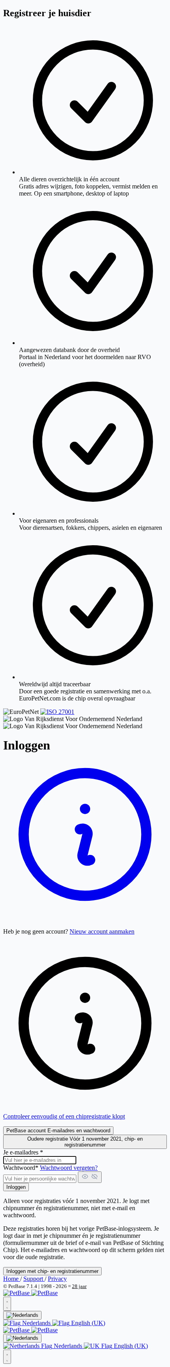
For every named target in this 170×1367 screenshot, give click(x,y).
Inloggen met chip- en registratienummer (52, 1271)
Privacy (57, 1278)
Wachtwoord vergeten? (69, 1167)
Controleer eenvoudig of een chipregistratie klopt (64, 1116)
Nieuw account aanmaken (102, 931)
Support (34, 1278)
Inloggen (16, 1187)
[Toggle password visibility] (90, 1177)
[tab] (58, 1130)
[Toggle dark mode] (7, 1304)
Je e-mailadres (23, 1152)
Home (11, 1278)
